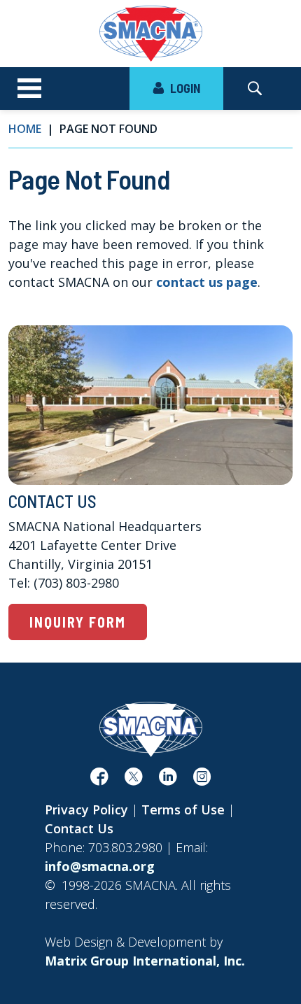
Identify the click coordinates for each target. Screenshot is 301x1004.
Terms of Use (183, 809)
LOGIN (183, 88)
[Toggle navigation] (29, 88)
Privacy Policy (86, 809)
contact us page (207, 282)
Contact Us (79, 828)
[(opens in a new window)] (99, 779)
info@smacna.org (100, 866)
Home (24, 128)
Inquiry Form (77, 622)
